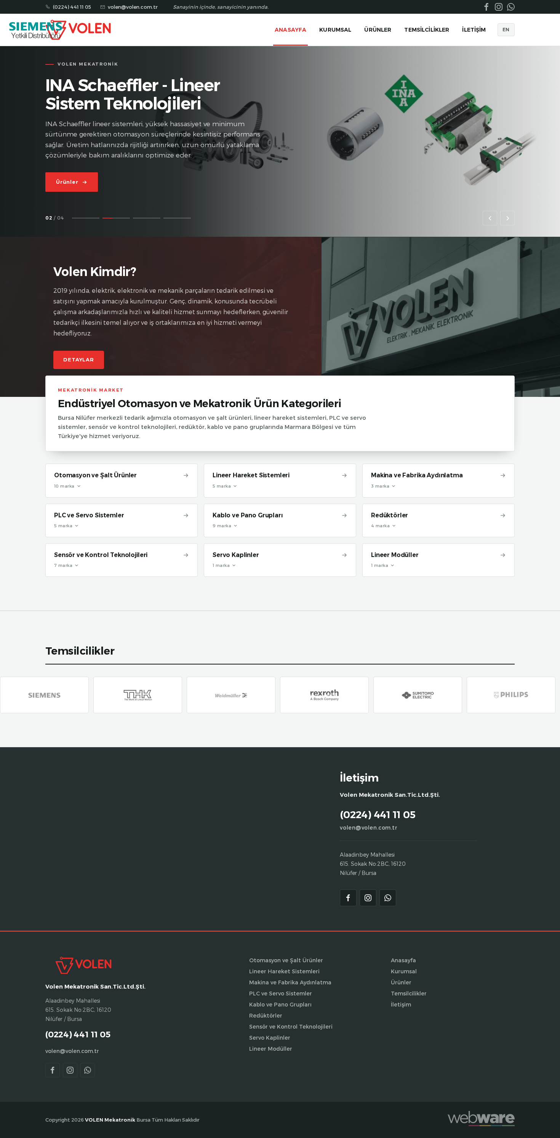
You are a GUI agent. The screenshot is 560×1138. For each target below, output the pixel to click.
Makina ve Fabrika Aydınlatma (417, 475)
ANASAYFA (290, 29)
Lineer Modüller (395, 555)
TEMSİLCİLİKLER (426, 29)
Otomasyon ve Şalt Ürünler (95, 475)
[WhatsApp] (387, 897)
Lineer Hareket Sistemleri (251, 475)
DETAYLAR (78, 359)
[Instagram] (368, 897)
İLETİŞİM (474, 29)
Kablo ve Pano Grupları (248, 515)
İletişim (401, 1004)
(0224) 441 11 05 (72, 7)
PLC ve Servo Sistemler (89, 515)
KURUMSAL (335, 29)
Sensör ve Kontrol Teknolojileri (100, 555)
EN (506, 29)
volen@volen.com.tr (368, 827)
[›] (507, 218)
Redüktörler (389, 515)
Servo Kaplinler (236, 555)
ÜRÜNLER (377, 29)
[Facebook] (348, 897)
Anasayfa (403, 960)
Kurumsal (404, 971)
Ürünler (401, 982)
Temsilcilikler (409, 993)
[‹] (490, 218)
